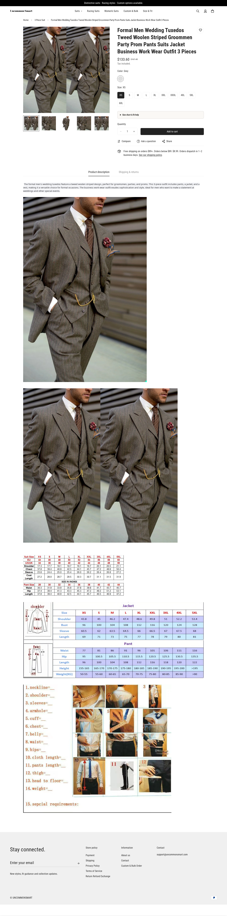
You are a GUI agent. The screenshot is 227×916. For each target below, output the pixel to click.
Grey (120, 79)
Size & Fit (147, 11)
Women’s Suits (111, 11)
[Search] (198, 11)
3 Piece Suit (40, 20)
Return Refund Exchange (98, 876)
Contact (125, 860)
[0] (212, 11)
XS (121, 95)
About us (125, 855)
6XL (121, 103)
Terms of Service (94, 871)
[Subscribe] (76, 863)
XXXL (173, 95)
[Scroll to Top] (221, 899)
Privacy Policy (93, 865)
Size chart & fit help (130, 115)
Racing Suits (93, 11)
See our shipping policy (150, 155)
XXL (164, 95)
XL (154, 95)
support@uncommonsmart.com (171, 854)
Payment (90, 855)
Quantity (121, 124)
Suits (77, 11)
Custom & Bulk (131, 11)
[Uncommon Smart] (21, 11)
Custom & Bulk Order (131, 865)
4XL (183, 95)
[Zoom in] (103, 33)
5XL (191, 95)
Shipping (90, 860)
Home (26, 20)
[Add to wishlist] (200, 30)
